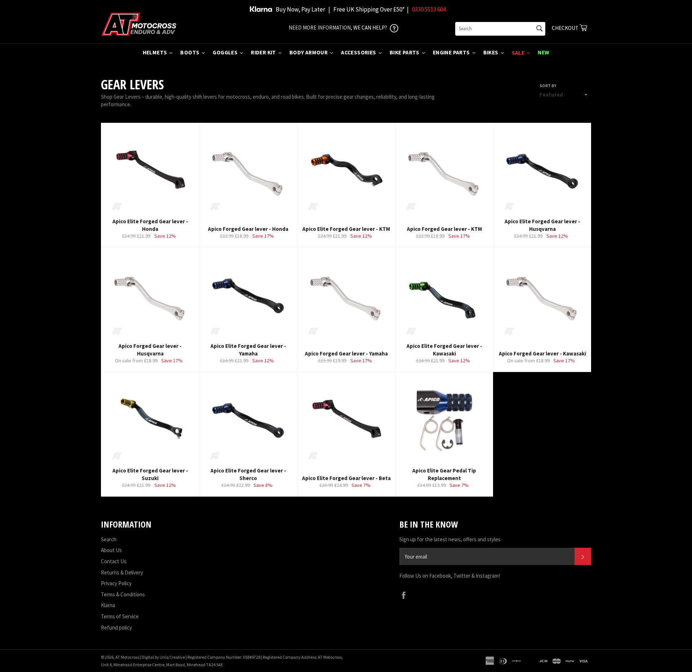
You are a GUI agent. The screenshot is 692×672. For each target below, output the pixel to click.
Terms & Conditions (123, 594)
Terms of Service (120, 616)
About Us (111, 550)
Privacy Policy (116, 583)
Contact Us (114, 561)
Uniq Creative (172, 657)
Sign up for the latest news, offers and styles (450, 539)
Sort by (548, 85)
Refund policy (116, 627)
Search (108, 539)
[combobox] (500, 29)
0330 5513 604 (429, 9)
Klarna (108, 605)
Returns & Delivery (122, 572)
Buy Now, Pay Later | (303, 9)
